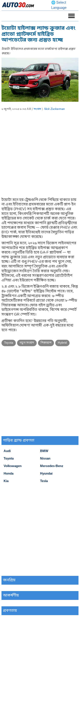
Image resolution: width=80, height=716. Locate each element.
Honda (8, 474)
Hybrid (62, 343)
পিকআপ (46, 343)
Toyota (8, 343)
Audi (7, 451)
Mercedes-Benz (51, 466)
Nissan (45, 459)
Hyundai (46, 474)
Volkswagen (13, 466)
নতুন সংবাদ (27, 343)
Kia (6, 481)
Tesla (44, 481)
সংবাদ (37, 109)
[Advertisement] (40, 157)
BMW (44, 451)
